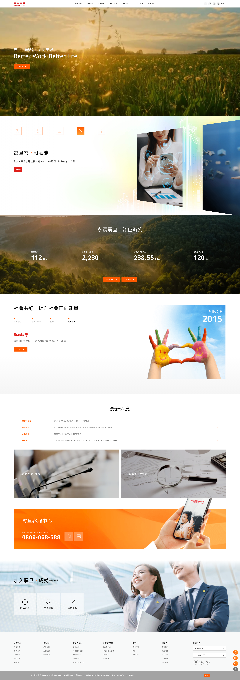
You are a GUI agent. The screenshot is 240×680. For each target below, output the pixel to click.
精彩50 (135, 651)
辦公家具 (17, 651)
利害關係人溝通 (108, 651)
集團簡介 (165, 647)
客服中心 (165, 658)
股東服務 (76, 658)
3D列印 (16, 662)
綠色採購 (106, 658)
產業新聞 (46, 647)
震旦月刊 (151, 4)
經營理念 (165, 651)
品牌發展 (165, 655)
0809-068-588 (41, 537)
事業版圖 (78, 4)
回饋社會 (106, 655)
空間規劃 (17, 655)
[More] (160, 167)
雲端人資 (17, 658)
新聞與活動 (77, 655)
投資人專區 (113, 4)
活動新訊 (46, 651)
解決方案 (90, 4)
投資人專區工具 (78, 662)
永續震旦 (46, 655)
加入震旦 (165, 662)
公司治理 (76, 647)
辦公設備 (17, 647)
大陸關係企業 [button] (200, 655)
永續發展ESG (127, 4)
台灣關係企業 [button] (200, 648)
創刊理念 (135, 655)
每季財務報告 (78, 651)
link (120, 421)
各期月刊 (135, 647)
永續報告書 (107, 647)
